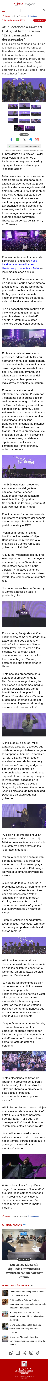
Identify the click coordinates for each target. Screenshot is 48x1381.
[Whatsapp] (11, 1353)
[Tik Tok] (38, 1353)
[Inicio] (24, 4)
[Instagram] (31, 1353)
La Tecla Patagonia (19, 16)
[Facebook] (18, 1353)
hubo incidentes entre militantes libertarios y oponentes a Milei (20, 264)
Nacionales (34, 16)
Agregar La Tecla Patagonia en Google (25, 146)
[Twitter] (24, 1353)
